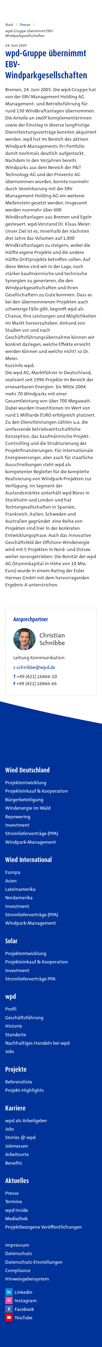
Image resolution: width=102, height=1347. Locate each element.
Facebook (23, 1309)
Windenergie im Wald (27, 808)
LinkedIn (22, 1292)
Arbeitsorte (17, 1154)
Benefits (13, 1163)
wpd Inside (16, 1210)
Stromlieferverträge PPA (30, 979)
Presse (25, 24)
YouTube (22, 1318)
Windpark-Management (30, 842)
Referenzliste (18, 1082)
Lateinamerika (20, 889)
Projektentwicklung (25, 782)
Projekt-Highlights (24, 1090)
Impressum (17, 1245)
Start (9, 24)
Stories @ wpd (20, 1137)
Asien (11, 881)
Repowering (17, 817)
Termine (13, 1201)
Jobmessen (16, 1146)
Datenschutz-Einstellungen (34, 1262)
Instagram (25, 1300)
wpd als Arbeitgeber (26, 1120)
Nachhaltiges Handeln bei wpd (37, 1043)
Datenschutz (18, 1253)
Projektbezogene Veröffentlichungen (43, 1227)
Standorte (15, 1035)
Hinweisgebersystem (27, 1279)
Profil (10, 1009)
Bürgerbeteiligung (24, 800)
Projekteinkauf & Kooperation (36, 791)
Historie (13, 1026)
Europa (12, 872)
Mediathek (16, 1218)
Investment (17, 825)
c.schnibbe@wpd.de (34, 667)
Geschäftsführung (24, 1018)
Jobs (9, 1051)
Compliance (17, 1270)
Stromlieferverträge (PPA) (31, 833)
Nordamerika (19, 898)
